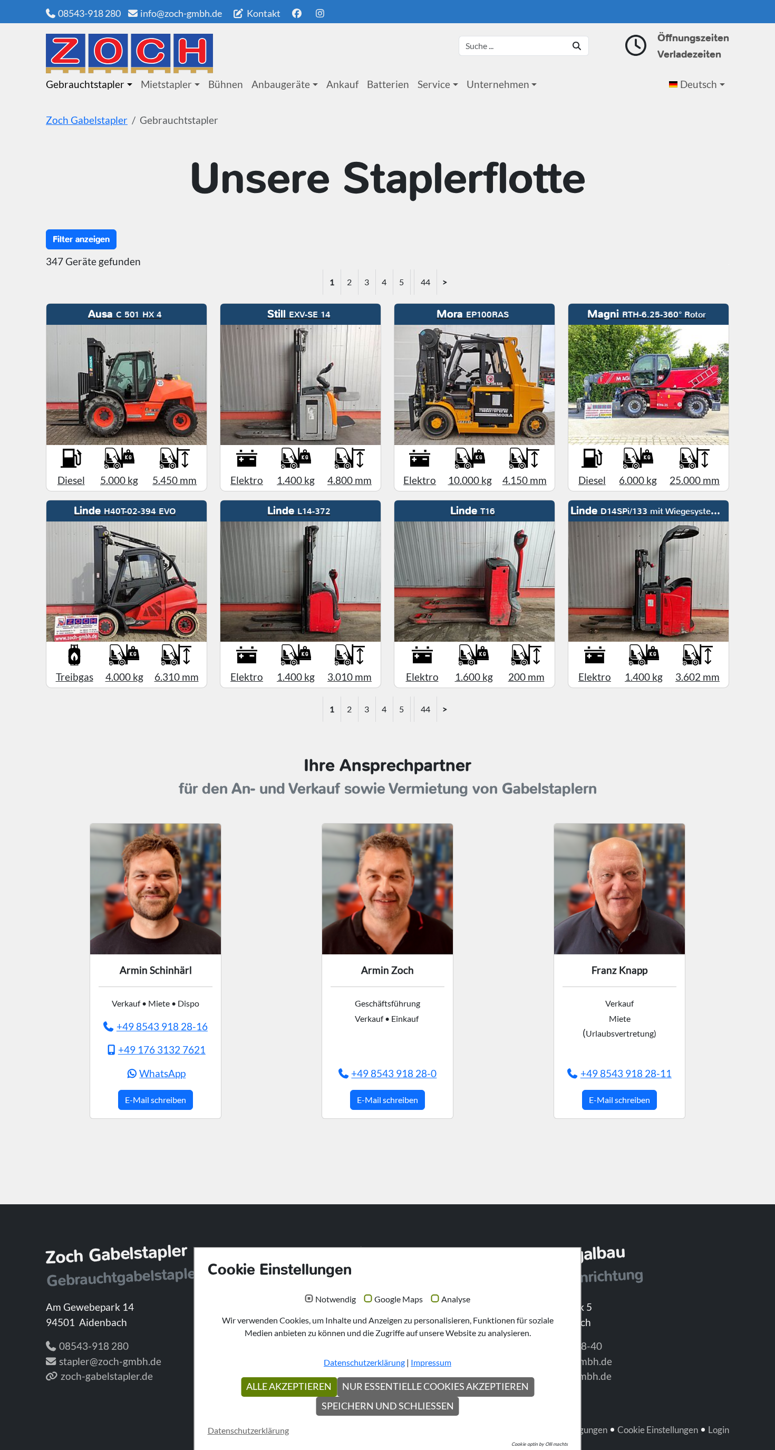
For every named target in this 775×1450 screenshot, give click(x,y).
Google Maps (398, 1299)
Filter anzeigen (81, 239)
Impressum (431, 1362)
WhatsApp (162, 1073)
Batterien (388, 84)
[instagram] (320, 13)
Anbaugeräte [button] (280, 84)
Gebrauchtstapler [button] (85, 84)
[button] (699, 84)
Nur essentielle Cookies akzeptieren (435, 1386)
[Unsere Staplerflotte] (129, 53)
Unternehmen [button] (498, 84)
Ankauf (342, 84)
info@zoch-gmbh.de (181, 13)
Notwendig (335, 1299)
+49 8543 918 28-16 (162, 1026)
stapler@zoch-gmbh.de (110, 1361)
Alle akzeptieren (289, 1386)
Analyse (455, 1299)
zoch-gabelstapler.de (107, 1376)
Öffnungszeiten (693, 38)
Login (718, 1429)
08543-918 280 (89, 13)
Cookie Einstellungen (657, 1429)
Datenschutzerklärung (364, 1362)
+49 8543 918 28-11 (626, 1073)
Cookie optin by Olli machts (539, 1444)
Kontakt (262, 13)
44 (425, 282)
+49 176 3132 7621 (162, 1049)
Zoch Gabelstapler (87, 120)
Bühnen (225, 84)
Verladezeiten (689, 54)
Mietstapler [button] (166, 84)
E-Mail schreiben (155, 1100)
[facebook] (296, 13)
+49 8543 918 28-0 (394, 1073)
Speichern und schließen (388, 1406)
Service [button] (434, 84)
